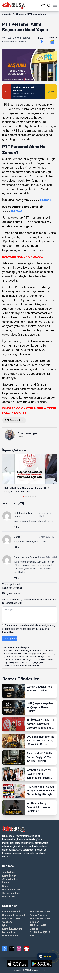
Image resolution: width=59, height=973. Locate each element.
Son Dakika (8, 872)
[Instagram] (19, 948)
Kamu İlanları (9, 875)
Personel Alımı (10, 935)
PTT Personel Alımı (14, 420)
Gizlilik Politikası (11, 889)
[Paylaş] (41, 41)
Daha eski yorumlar (12, 587)
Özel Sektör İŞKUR (40, 932)
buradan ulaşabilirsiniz (27, 665)
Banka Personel (11, 918)
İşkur (5, 925)
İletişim (6, 882)
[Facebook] (4, 948)
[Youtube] (26, 948)
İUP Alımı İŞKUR (38, 925)
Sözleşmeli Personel (13, 914)
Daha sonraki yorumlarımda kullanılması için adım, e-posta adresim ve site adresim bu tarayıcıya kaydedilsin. (28, 629)
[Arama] (49, 5)
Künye (5, 886)
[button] (53, 469)
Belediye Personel (40, 911)
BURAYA (16, 211)
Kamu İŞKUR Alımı (12, 928)
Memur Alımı (9, 932)
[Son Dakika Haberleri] (43, 6)
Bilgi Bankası (19, 14)
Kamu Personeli (11, 911)
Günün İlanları (10, 879)
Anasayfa (6, 14)
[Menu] (55, 5)
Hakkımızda (8, 896)
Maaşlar (34, 928)
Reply (16, 526)
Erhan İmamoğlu (27, 433)
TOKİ (32, 935)
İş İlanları (34, 921)
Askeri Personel (38, 914)
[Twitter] (11, 948)
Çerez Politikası (11, 893)
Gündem (7, 921)
